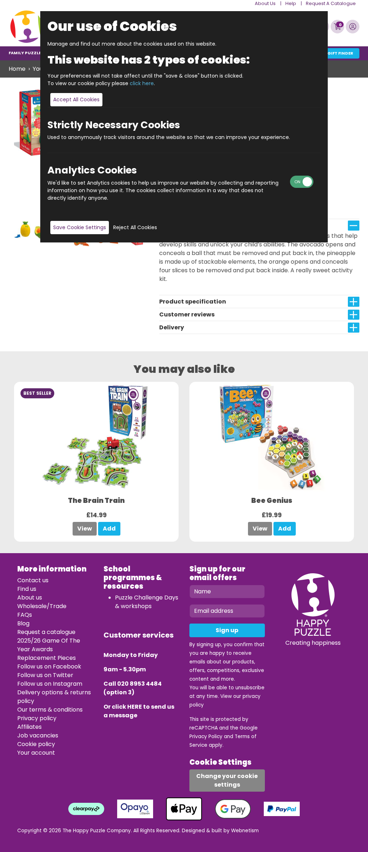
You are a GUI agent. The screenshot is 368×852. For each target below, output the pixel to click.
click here (142, 83)
